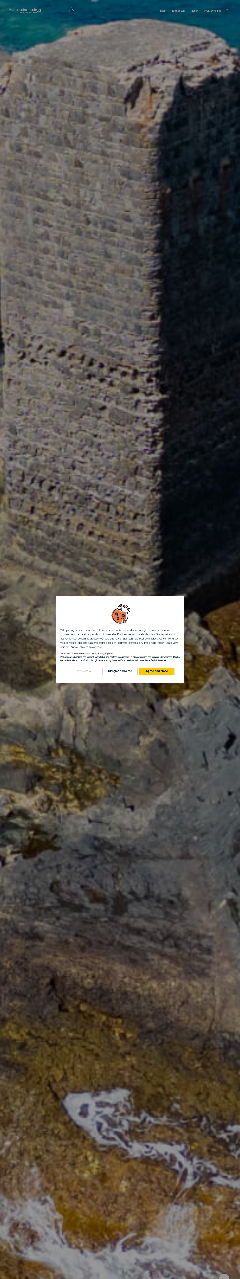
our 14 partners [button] (101, 630)
